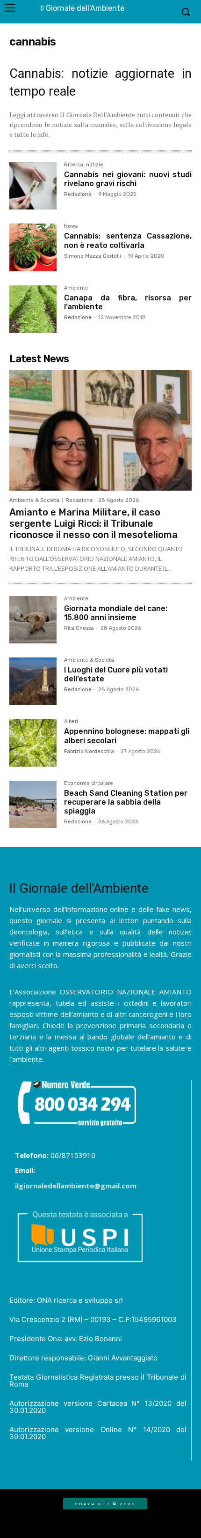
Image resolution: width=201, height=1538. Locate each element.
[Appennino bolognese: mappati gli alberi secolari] (33, 742)
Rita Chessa (79, 628)
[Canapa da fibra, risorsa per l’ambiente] (33, 309)
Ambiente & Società (34, 500)
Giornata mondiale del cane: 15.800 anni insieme (115, 613)
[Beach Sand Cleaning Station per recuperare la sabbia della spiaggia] (33, 804)
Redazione (78, 194)
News (71, 226)
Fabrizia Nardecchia (89, 751)
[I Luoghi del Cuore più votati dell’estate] (33, 681)
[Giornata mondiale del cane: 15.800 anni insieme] (33, 619)
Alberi (71, 721)
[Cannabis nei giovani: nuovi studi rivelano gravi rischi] (33, 185)
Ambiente (76, 288)
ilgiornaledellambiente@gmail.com (75, 1185)
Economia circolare (88, 783)
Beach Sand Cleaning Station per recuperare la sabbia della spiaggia (125, 802)
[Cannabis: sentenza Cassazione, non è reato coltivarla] (33, 247)
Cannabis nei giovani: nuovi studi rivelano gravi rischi (128, 179)
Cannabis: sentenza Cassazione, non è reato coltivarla (128, 240)
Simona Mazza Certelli (92, 256)
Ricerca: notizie (83, 165)
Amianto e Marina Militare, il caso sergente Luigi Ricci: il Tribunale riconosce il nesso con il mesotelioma (93, 523)
